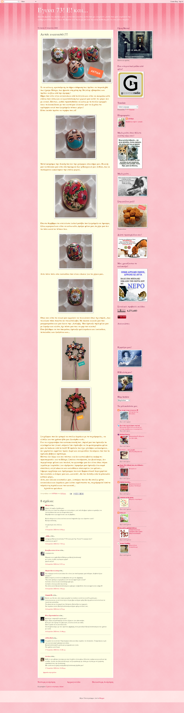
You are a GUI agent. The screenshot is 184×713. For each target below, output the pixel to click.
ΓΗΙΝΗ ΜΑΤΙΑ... (125, 482)
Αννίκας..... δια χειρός (127, 450)
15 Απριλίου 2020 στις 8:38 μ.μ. (55, 530)
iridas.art (123, 513)
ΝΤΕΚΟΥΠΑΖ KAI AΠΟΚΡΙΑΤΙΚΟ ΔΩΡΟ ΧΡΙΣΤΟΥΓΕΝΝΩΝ (135, 531)
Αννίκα (48, 656)
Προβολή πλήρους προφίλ (134, 122)
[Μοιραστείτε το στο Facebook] (81, 494)
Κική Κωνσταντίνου (52, 550)
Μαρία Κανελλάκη (52, 571)
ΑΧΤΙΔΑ (131, 119)
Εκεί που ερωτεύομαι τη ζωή (130, 425)
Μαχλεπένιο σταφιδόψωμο (133, 546)
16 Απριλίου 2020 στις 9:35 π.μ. (55, 564)
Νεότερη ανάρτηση (46, 682)
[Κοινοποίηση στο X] (79, 494)
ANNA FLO (49, 638)
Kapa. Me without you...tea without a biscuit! (131, 466)
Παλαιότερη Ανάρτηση (102, 682)
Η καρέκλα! (132, 469)
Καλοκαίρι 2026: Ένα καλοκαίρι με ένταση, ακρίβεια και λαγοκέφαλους (131, 428)
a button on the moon (126, 497)
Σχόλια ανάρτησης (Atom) (55, 687)
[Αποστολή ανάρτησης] (70, 493)
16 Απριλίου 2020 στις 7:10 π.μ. (55, 544)
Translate (131, 110)
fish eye (47, 505)
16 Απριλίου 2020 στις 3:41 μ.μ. (55, 589)
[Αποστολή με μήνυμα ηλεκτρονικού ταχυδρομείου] (74, 494)
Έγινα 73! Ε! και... (63, 10)
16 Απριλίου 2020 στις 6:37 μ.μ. (55, 609)
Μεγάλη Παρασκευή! (135, 451)
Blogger (101, 698)
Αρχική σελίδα (73, 682)
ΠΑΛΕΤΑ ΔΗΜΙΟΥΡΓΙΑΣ (128, 528)
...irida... (47, 536)
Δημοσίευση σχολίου (49, 672)
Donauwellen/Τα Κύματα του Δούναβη (136, 437)
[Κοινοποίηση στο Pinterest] (83, 494)
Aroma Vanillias (125, 543)
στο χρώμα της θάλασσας (133, 413)
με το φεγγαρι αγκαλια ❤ (129, 410)
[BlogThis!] (76, 494)
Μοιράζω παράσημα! (135, 499)
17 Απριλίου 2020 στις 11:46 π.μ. (55, 650)
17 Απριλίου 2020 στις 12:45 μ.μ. (55, 668)
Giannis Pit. (49, 595)
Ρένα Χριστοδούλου (52, 615)
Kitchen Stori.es (125, 434)
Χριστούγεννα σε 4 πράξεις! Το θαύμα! (135, 485)
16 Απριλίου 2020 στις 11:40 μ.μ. (55, 631)
